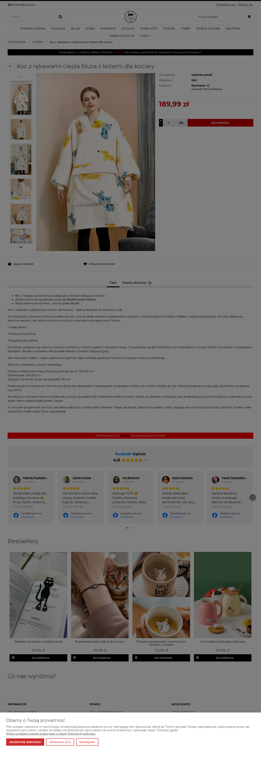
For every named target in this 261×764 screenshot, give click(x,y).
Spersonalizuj (60, 742)
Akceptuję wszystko (25, 742)
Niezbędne (87, 742)
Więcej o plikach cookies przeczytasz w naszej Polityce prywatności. (51, 733)
